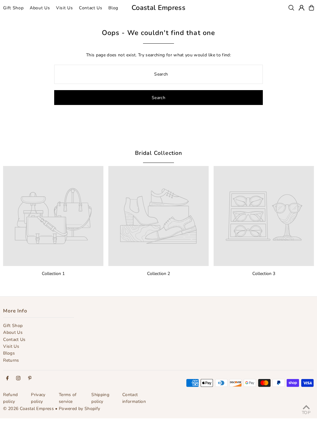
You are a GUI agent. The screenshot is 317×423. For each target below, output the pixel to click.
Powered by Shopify (79, 409)
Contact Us (14, 339)
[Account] (301, 8)
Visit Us (11, 346)
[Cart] (311, 8)
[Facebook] (7, 378)
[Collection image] (53, 216)
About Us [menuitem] (40, 8)
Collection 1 (53, 274)
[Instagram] (18, 378)
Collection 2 (158, 274)
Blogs (9, 353)
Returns (11, 360)
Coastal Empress (158, 7)
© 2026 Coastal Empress (28, 409)
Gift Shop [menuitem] (13, 8)
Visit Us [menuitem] (64, 8)
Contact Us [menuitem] (90, 8)
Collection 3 (263, 274)
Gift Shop (13, 326)
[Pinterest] (30, 378)
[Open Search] (291, 8)
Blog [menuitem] (113, 8)
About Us (13, 332)
